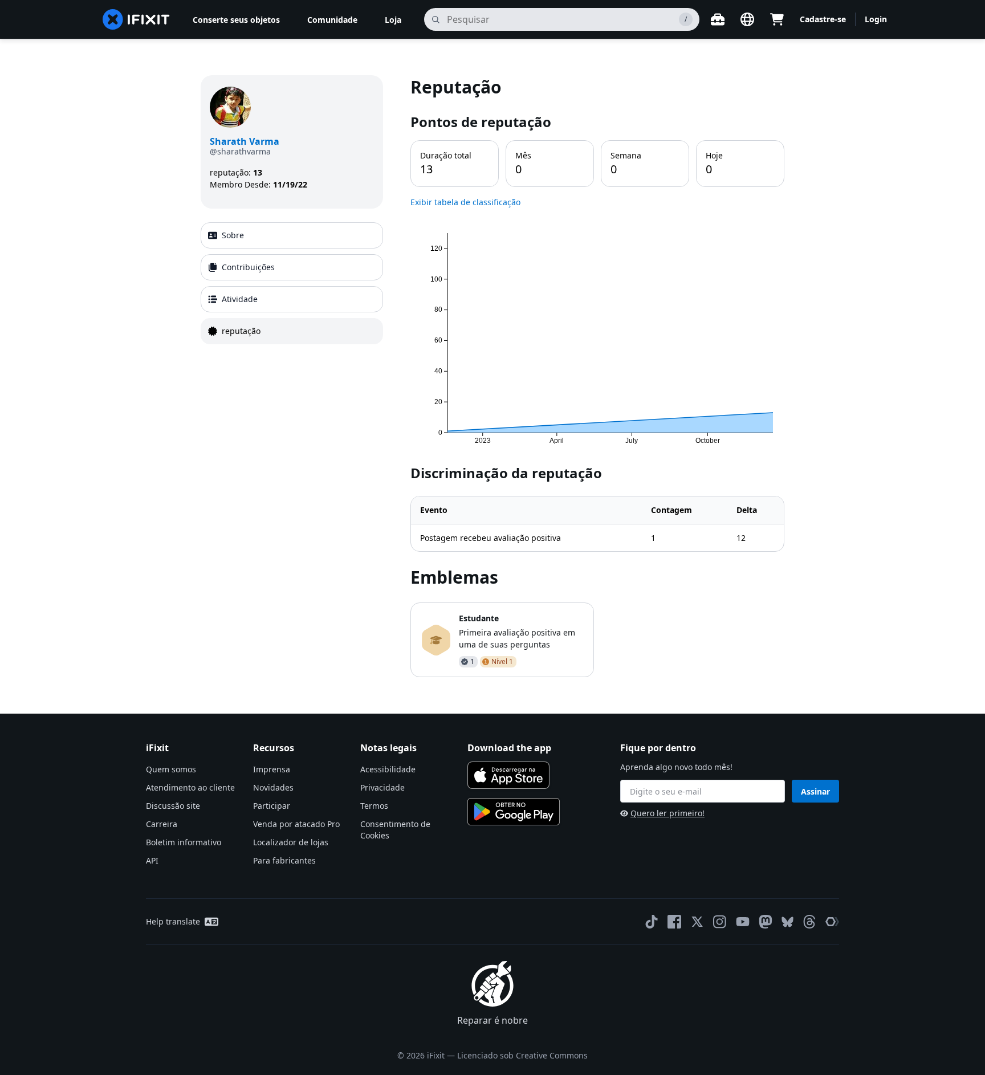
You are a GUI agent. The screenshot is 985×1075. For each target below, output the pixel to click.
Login (876, 19)
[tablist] (292, 283)
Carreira (161, 824)
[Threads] (809, 922)
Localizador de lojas (290, 842)
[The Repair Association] (832, 922)
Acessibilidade (388, 769)
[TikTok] (651, 922)
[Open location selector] (747, 19)
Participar (271, 805)
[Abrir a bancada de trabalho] (717, 19)
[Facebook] (674, 922)
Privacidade (382, 787)
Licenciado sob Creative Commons (522, 1055)
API (152, 860)
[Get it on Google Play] (513, 811)
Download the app (509, 748)
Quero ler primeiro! (667, 813)
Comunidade (332, 19)
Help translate (173, 921)
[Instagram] (720, 922)
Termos (374, 805)
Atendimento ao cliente (190, 787)
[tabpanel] (597, 376)
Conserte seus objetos (236, 19)
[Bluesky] (787, 922)
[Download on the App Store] (508, 775)
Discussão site (173, 805)
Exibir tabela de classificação (465, 202)
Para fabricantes (284, 860)
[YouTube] (743, 922)
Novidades (273, 787)
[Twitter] (697, 922)
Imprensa (271, 769)
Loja (393, 19)
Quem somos (171, 769)
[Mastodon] (765, 922)
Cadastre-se (823, 19)
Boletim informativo (183, 842)
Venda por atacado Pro (296, 824)
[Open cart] (777, 19)
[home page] (136, 19)
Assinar (815, 791)
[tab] (292, 235)
